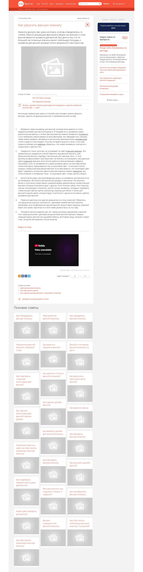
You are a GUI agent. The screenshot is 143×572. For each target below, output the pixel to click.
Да (75, 276)
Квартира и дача (30, 9)
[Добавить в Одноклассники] (19, 276)
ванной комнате (74, 151)
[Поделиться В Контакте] (22, 276)
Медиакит (105, 19)
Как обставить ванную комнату (51, 461)
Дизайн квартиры (42, 9)
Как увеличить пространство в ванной (77, 379)
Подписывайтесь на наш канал (113, 26)
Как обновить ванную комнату (78, 435)
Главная (20, 9)
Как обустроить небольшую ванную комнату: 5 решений (79, 523)
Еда (38, 4)
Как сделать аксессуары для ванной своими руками (23, 414)
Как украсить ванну (79, 407)
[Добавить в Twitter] (29, 276)
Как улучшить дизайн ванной (80, 464)
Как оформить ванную (42, 101)
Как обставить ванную (42, 98)
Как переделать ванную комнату (78, 317)
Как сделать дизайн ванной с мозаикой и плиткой (40, 293)
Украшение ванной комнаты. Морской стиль (25, 347)
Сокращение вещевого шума (112, 94)
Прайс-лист (113, 19)
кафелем (41, 144)
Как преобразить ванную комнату (78, 493)
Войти (106, 3)
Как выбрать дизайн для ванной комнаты (53, 432)
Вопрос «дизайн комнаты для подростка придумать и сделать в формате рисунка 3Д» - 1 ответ (52, 106)
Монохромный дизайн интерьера (109, 87)
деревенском (81, 139)
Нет (85, 276)
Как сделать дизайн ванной (52, 403)
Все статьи (113, 100)
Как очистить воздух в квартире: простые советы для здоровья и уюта (113, 69)
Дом (51, 4)
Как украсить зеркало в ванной (51, 346)
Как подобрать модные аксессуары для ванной (26, 482)
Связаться (121, 19)
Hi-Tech (45, 4)
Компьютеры (70, 4)
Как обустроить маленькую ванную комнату (25, 543)
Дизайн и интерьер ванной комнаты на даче (79, 347)
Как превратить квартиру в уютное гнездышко (111, 79)
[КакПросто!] (25, 4)
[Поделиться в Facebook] (26, 276)
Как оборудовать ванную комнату (24, 317)
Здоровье (59, 4)
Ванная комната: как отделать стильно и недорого (53, 491)
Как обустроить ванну (29, 290)
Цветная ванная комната (30, 288)
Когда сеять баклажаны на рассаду (113, 49)
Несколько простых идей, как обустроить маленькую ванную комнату (26, 449)
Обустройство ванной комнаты (51, 317)
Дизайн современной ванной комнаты (51, 523)
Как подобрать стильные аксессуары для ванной (23, 380)
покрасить (77, 171)
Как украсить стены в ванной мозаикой (53, 375)
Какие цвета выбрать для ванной (26, 513)
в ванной (28, 161)
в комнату (83, 134)
